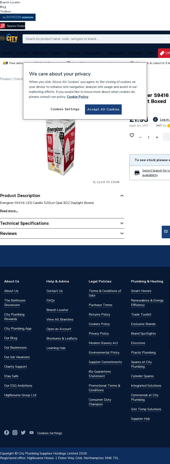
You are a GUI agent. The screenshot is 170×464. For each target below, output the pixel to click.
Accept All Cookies (103, 109)
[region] (85, 91)
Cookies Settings (65, 109)
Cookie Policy (77, 96)
